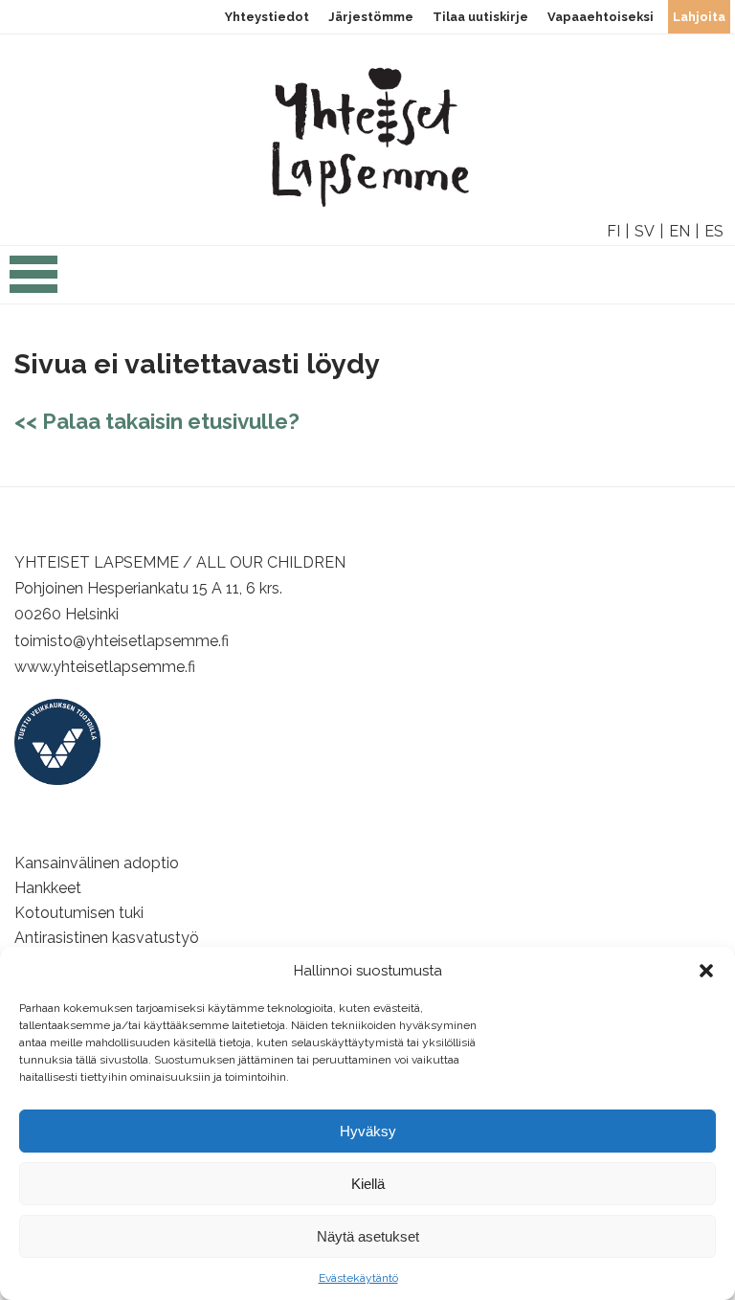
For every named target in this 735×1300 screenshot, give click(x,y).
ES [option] (714, 231)
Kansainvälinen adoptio (96, 863)
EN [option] (679, 231)
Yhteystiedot (267, 17)
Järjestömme (370, 17)
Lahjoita (699, 17)
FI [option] (613, 231)
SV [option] (645, 231)
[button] (706, 970)
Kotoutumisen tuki (79, 913)
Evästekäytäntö (358, 1278)
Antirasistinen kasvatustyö (106, 938)
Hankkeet (47, 888)
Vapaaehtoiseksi (600, 17)
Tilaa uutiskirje (480, 17)
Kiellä (368, 1184)
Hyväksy (368, 1131)
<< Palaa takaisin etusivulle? (157, 421)
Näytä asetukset (368, 1236)
